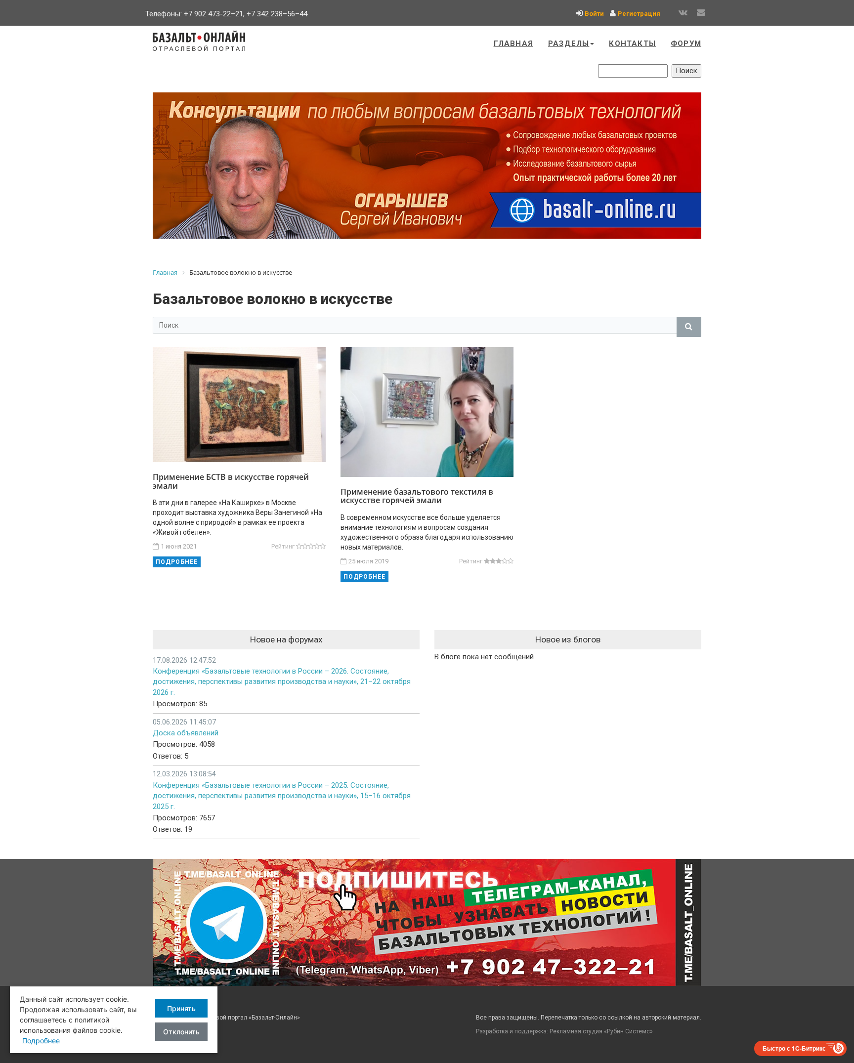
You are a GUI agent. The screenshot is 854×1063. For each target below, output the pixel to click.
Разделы (568, 43)
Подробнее (177, 561)
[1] (299, 546)
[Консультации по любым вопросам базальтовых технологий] (427, 165)
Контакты (632, 43)
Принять (181, 1008)
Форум (686, 43)
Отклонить (181, 1031)
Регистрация (639, 13)
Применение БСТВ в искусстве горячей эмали (231, 481)
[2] (305, 546)
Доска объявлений (185, 732)
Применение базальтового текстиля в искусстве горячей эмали (417, 496)
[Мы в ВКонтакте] (683, 13)
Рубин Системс (628, 1031)
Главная (513, 43)
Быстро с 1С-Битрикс (794, 1048)
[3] (311, 546)
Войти (594, 13)
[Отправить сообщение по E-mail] (701, 13)
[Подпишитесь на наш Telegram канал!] (427, 922)
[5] (323, 546)
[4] (317, 546)
